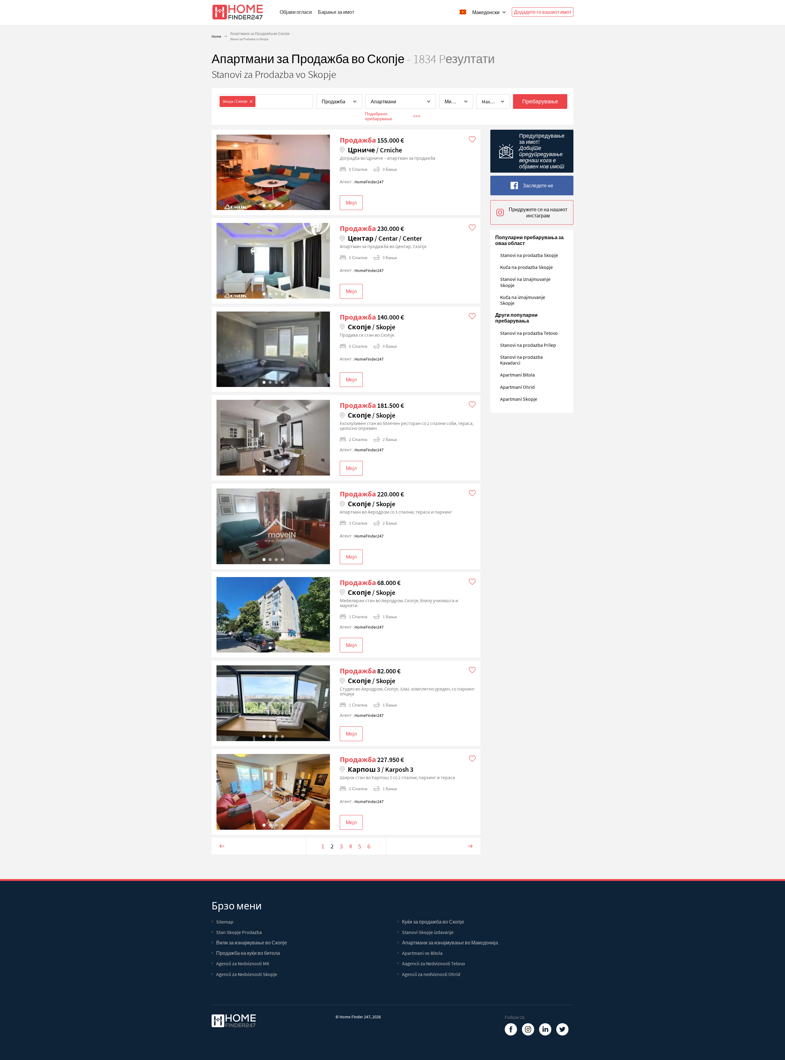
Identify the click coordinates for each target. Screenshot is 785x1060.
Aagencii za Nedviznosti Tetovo (433, 963)
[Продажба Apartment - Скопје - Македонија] (273, 349)
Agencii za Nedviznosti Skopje (246, 974)
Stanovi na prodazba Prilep (528, 345)
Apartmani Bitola (517, 375)
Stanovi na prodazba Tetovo (529, 333)
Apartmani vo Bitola (422, 953)
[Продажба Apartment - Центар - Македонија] (273, 261)
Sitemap (224, 922)
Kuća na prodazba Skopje (526, 267)
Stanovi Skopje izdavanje (428, 932)
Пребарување (540, 101)
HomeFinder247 (369, 182)
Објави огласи (296, 12)
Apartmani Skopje (518, 399)
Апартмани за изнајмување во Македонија (450, 943)
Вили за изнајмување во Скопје (251, 943)
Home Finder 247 (354, 1017)
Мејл (351, 203)
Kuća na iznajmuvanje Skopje (522, 300)
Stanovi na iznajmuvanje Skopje (525, 282)
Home (216, 36)
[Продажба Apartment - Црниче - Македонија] (273, 172)
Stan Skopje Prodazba (239, 932)
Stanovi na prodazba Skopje (529, 255)
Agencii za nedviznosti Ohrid (431, 974)
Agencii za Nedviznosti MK (242, 963)
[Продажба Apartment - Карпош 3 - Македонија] (273, 792)
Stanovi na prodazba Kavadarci (521, 360)
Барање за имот (336, 12)
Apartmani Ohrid (517, 387)
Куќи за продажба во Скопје (433, 922)
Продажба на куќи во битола (248, 953)
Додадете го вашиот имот (542, 12)
